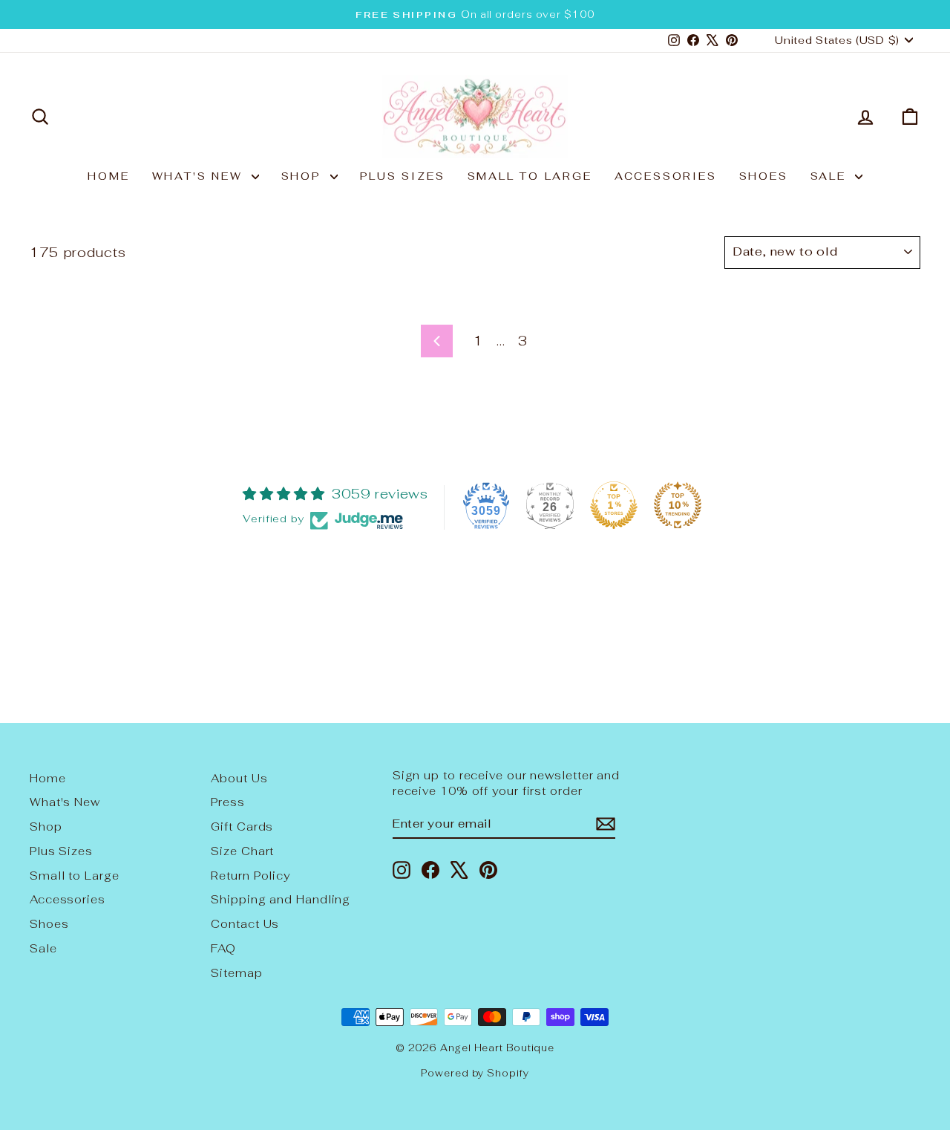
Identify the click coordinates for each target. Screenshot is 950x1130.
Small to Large (530, 176)
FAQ (223, 948)
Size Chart (242, 851)
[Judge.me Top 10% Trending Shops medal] (677, 505)
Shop (304, 176)
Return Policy (250, 875)
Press (228, 802)
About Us (239, 778)
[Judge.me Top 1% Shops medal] (614, 505)
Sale (830, 176)
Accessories (666, 176)
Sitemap (236, 973)
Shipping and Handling (280, 899)
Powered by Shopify (474, 1073)
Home (108, 176)
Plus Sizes (402, 176)
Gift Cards (242, 826)
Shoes (763, 176)
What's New (200, 176)
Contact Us (245, 924)
